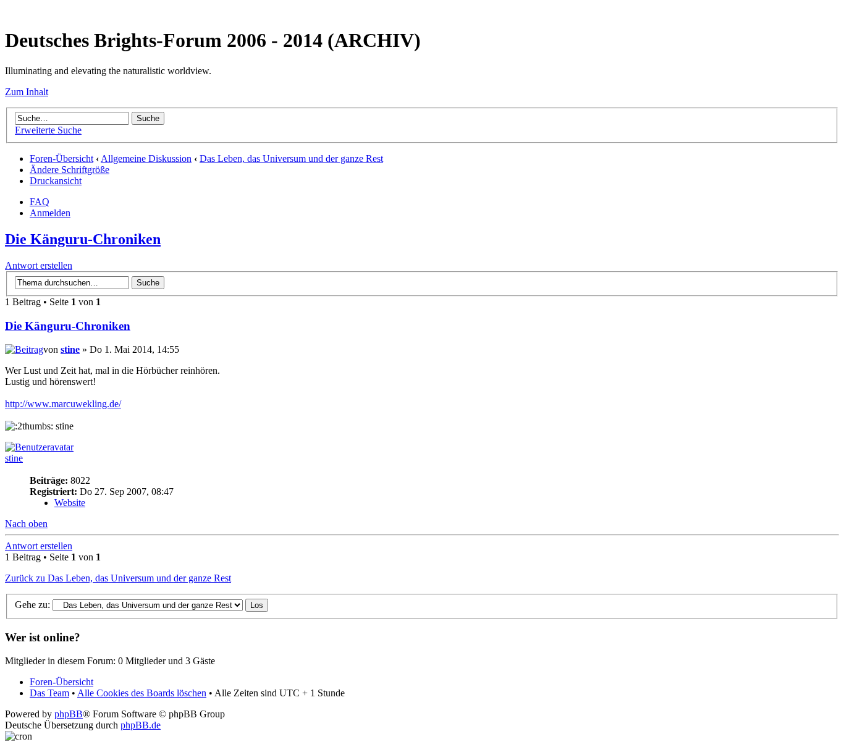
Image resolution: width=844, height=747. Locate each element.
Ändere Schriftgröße (69, 169)
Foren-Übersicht (61, 158)
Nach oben (26, 523)
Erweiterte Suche (48, 130)
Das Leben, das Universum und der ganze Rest (291, 158)
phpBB (68, 714)
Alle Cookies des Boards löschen (141, 693)
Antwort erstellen (38, 265)
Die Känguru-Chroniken (83, 239)
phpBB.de (140, 725)
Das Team (49, 693)
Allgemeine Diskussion (146, 158)
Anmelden (50, 213)
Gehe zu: (32, 604)
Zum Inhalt (26, 92)
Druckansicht (56, 180)
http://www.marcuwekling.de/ (63, 404)
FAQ (39, 201)
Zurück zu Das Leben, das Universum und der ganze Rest (118, 578)
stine (70, 349)
